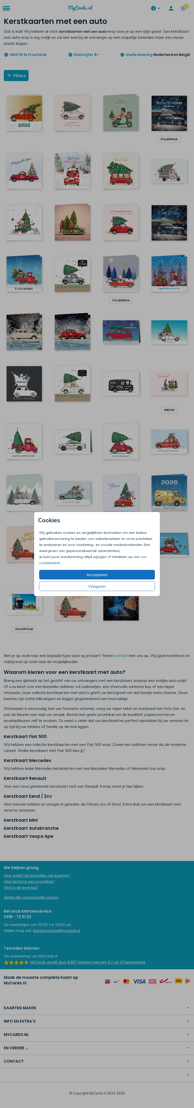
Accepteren (97, 574)
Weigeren (97, 586)
